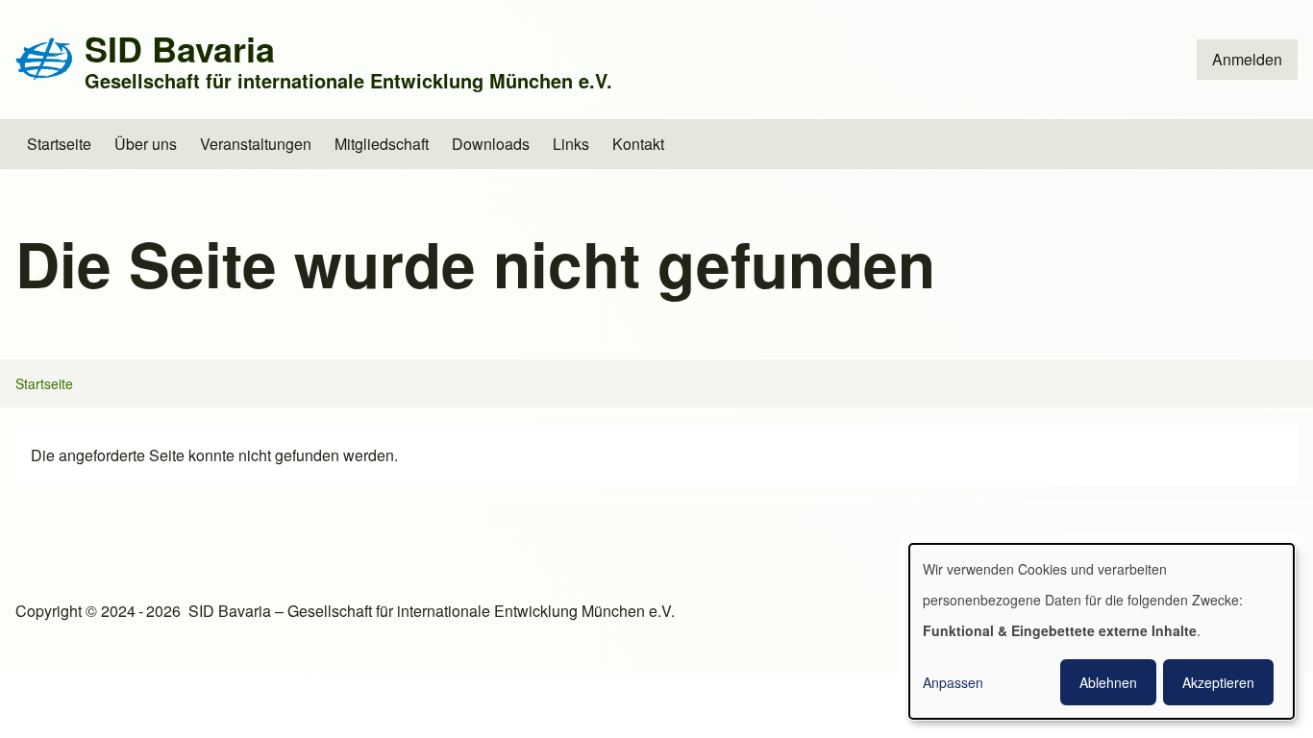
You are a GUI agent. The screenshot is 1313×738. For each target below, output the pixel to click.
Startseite (44, 383)
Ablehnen (1108, 682)
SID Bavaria (180, 48)
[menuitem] (1247, 59)
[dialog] (1101, 631)
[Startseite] (44, 59)
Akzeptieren (1218, 682)
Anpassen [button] (953, 682)
